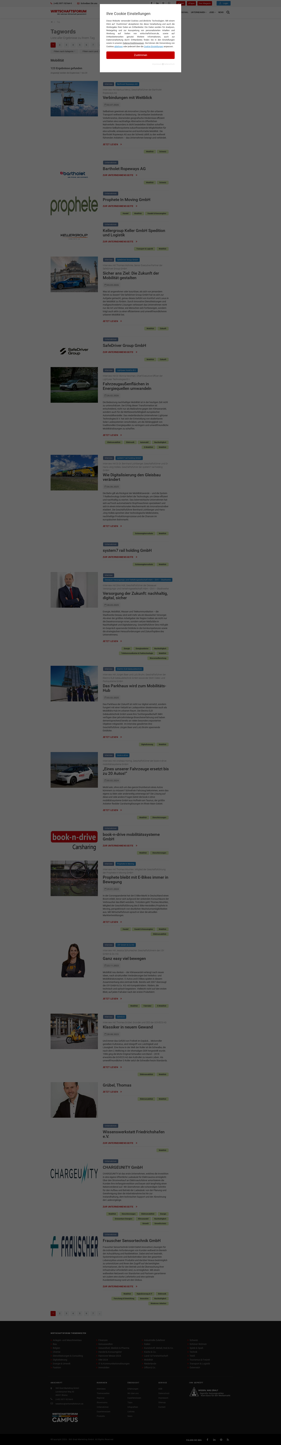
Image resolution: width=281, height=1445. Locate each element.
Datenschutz (169, 64)
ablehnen (118, 46)
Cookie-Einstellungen (153, 46)
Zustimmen (140, 55)
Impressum (157, 64)
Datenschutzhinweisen (133, 43)
